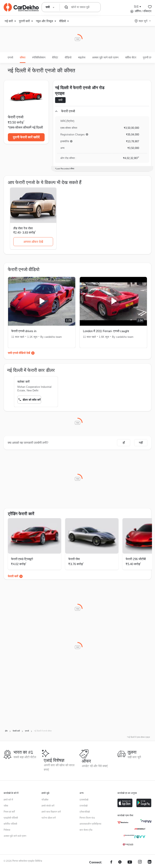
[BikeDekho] (122, 822)
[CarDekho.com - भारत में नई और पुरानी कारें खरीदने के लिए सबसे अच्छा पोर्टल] (21, 7)
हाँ (124, 442)
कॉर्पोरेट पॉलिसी (10, 823)
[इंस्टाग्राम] (140, 862)
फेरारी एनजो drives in (23, 331)
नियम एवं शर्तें (9, 811)
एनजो (10, 57)
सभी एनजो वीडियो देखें (19, 352)
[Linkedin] (149, 862)
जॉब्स (6, 805)
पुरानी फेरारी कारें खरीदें (26, 137)
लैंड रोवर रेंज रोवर (23, 228)
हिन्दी (136, 6)
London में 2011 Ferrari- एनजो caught (106, 331)
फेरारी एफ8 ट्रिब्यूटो (22, 559)
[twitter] (119, 862)
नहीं (141, 442)
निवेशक (7, 829)
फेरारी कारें (13, 576)
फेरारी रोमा (74, 559)
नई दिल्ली (37, 127)
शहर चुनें (143, 21)
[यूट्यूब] (130, 862)
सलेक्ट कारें (23, 381)
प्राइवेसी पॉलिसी (11, 817)
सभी (60, 100)
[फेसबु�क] (111, 862)
